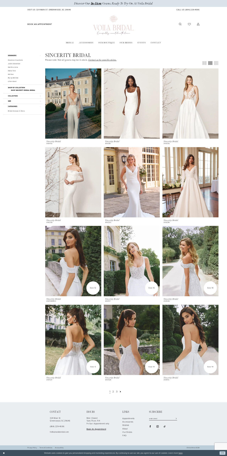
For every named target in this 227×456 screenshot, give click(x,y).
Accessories (127, 421)
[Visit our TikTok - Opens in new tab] (165, 426)
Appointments (128, 418)
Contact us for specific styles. (102, 60)
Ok (222, 452)
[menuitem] (49, 10)
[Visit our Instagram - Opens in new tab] (157, 426)
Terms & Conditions (46, 448)
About (125, 428)
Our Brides (127, 432)
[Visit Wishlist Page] (189, 24)
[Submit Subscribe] (175, 418)
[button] (198, 24)
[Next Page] (120, 391)
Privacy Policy (32, 448)
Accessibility (59, 448)
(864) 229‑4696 (57, 426)
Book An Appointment (96, 429)
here (180, 453)
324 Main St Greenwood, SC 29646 (60, 419)
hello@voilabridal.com (59, 431)
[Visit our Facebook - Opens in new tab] (150, 426)
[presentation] (73, 103)
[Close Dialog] (4, 453)
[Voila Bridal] (113, 25)
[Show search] (180, 24)
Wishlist (125, 425)
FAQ (124, 435)
